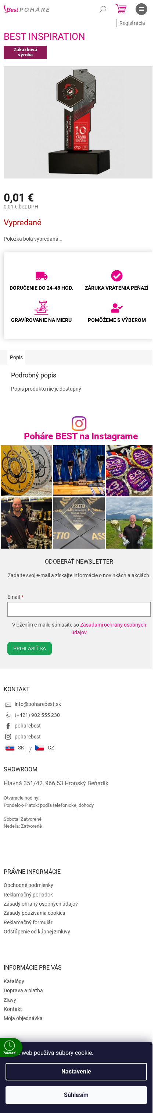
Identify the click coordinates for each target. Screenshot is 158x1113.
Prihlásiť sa (29, 648)
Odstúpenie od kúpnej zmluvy (37, 932)
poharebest (28, 726)
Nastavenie (76, 1071)
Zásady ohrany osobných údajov (41, 904)
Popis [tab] (16, 357)
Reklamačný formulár (28, 922)
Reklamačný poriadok (28, 895)
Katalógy (14, 981)
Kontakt (13, 1009)
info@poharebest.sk (38, 704)
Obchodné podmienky (28, 885)
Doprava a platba (23, 990)
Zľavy (10, 1000)
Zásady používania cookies (34, 913)
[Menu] (141, 9)
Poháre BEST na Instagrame (81, 436)
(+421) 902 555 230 (37, 715)
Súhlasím (76, 1094)
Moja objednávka (23, 1018)
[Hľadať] (103, 9)
